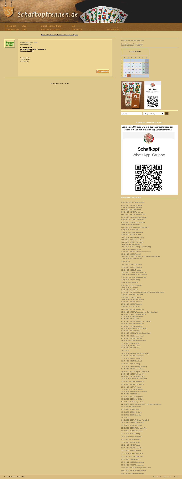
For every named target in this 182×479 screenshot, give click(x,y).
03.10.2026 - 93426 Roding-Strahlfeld (134, 328)
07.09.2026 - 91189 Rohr (129, 229)
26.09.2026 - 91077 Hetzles (130, 306)
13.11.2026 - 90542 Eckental (131, 415)
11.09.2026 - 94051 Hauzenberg (132, 240)
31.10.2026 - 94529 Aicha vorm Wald (134, 391)
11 (133, 67)
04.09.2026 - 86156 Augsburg (131, 207)
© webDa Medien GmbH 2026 (14, 477)
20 (140, 70)
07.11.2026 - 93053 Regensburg (132, 402)
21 (144, 70)
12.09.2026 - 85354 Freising (131, 249)
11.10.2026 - (125, 351)
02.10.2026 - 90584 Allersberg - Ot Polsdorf (136, 321)
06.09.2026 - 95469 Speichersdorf (133, 222)
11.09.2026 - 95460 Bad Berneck (132, 237)
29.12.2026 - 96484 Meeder (130, 459)
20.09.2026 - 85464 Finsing (130, 279)
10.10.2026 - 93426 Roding (130, 343)
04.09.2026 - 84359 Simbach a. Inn (133, 214)
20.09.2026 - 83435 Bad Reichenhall (133, 277)
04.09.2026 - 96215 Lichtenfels (131, 205)
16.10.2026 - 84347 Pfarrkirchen (132, 356)
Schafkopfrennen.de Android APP (132, 40)
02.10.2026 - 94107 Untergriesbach (133, 314)
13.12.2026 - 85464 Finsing (130, 442)
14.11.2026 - (125, 418)
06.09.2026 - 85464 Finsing (130, 224)
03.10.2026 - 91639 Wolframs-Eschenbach (136, 333)
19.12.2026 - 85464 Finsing (130, 445)
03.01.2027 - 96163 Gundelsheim (132, 462)
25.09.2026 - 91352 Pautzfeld (131, 285)
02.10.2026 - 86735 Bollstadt (131, 319)
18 (133, 70)
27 (140, 73)
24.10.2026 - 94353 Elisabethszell (132, 376)
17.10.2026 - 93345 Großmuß (131, 361)
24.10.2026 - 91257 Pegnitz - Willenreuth (135, 372)
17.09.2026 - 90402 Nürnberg (131, 264)
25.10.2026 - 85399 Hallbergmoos (133, 381)
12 (136, 67)
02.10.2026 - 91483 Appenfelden (132, 316)
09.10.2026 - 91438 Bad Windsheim (133, 340)
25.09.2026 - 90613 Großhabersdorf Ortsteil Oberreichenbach (142, 292)
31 (129, 76)
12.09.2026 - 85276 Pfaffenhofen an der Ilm (136, 252)
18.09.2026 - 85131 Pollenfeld (131, 267)
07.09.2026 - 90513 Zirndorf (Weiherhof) (135, 227)
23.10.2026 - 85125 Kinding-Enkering (134, 366)
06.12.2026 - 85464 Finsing (130, 439)
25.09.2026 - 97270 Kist (129, 287)
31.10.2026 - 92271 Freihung (131, 387)
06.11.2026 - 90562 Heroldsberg (132, 399)
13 (140, 67)
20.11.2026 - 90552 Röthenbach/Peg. (134, 428)
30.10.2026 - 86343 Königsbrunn (132, 384)
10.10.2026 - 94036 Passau (130, 345)
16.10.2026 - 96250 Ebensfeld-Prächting (135, 353)
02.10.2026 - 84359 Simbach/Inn (132, 323)
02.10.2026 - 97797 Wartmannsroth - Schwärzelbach (139, 312)
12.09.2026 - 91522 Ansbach (131, 254)
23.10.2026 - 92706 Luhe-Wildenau (133, 369)
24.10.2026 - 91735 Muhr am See (132, 374)
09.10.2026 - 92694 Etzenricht (131, 338)
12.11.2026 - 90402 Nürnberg (131, 412)
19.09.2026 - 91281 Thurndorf (131, 270)
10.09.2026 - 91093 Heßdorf (131, 235)
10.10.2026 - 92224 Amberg (130, 348)
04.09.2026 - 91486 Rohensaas (132, 212)
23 (125, 73)
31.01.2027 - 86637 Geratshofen (132, 465)
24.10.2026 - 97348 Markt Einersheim (134, 378)
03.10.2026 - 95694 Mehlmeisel (132, 326)
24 (129, 73)
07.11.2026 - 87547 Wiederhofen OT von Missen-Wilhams (141, 404)
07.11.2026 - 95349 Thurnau (131, 406)
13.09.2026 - (125, 261)
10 (129, 67)
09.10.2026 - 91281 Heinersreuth (132, 336)
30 (125, 76)
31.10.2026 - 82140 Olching (130, 394)
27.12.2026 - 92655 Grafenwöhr (132, 453)
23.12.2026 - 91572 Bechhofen (131, 448)
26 (136, 73)
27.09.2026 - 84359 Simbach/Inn (132, 309)
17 (129, 70)
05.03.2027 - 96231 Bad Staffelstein (133, 470)
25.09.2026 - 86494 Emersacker (132, 294)
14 (144, 67)
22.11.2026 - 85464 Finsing (130, 434)
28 (144, 73)
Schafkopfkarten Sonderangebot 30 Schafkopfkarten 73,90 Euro (132, 44)
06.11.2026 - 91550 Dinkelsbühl (132, 397)
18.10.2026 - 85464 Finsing (130, 364)
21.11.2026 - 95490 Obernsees (132, 431)
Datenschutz (157, 477)
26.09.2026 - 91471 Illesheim (131, 297)
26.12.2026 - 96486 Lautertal (131, 451)
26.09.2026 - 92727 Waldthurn (131, 302)
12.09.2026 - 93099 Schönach (131, 258)
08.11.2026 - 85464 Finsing (130, 409)
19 (136, 70)
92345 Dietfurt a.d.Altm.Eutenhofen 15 (29, 43)
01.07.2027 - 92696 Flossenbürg (132, 473)
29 (147, 73)
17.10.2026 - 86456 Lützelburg (131, 358)
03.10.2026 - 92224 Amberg (130, 331)
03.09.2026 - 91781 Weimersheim (132, 202)
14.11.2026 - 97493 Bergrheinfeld (132, 422)
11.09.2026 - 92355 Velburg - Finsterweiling (136, 247)
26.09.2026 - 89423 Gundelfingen (132, 299)
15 (147, 67)
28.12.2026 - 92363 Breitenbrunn (132, 456)
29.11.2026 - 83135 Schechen (131, 436)
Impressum (167, 477)
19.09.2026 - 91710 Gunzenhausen (133, 272)
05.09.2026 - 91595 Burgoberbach (133, 219)
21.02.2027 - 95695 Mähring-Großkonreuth (136, 468)
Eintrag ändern (103, 71)
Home (176, 477)
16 (125, 70)
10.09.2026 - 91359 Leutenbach (132, 232)
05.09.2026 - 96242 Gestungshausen (134, 217)
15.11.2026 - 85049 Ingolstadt (131, 425)
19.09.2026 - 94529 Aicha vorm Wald (134, 274)
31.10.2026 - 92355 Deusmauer (132, 389)
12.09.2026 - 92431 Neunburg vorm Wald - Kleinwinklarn (140, 256)
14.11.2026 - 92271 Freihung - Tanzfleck (135, 420)
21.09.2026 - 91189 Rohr (129, 282)
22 (147, 70)
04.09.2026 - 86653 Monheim (131, 210)
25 (133, 73)
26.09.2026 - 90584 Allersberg (131, 304)
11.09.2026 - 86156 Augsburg (131, 244)
